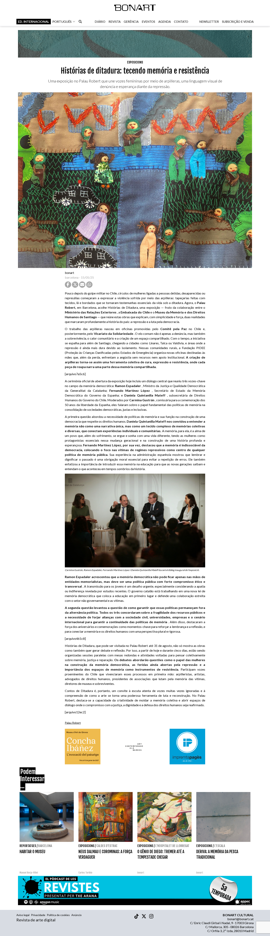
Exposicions (135, 62)
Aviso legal (22, 915)
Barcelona (45, 846)
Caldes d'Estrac (106, 846)
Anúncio (76, 915)
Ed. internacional (33, 21)
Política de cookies (58, 915)
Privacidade (38, 915)
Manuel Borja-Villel (29, 872)
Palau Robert (73, 722)
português (62, 21)
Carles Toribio (85, 872)
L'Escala (219, 846)
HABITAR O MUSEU (32, 851)
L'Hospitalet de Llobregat (172, 846)
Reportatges (28, 846)
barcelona (71, 277)
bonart (69, 272)
